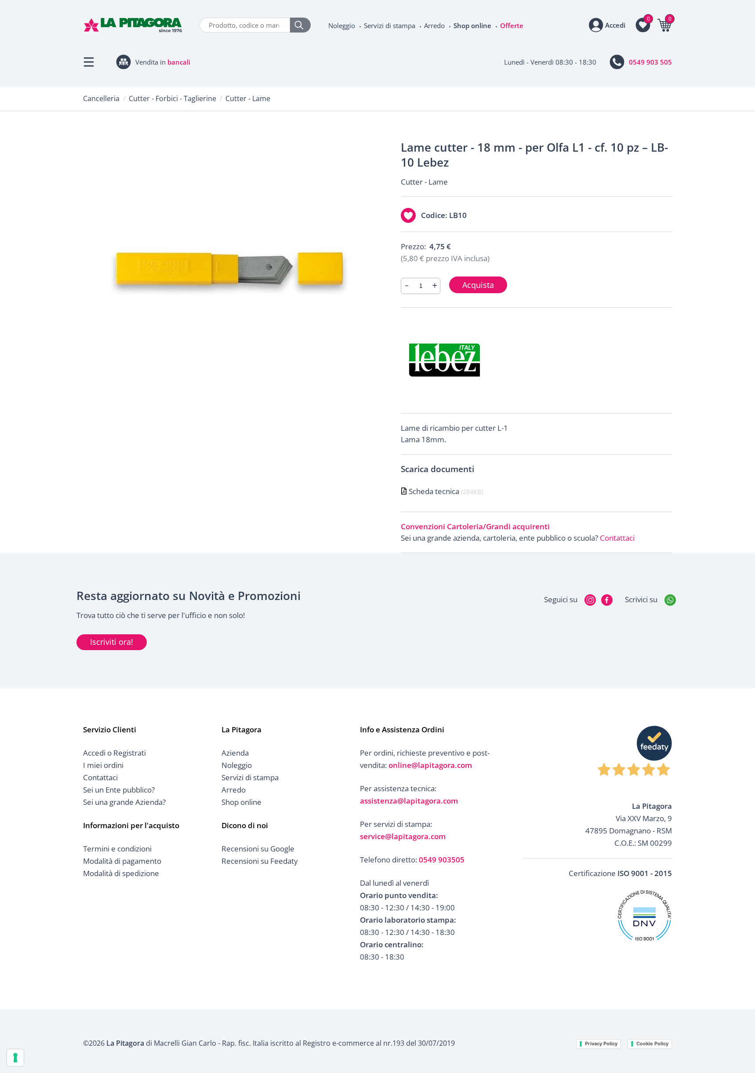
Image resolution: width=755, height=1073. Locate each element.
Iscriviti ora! (111, 642)
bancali (178, 62)
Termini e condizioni (117, 849)
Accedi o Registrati (114, 753)
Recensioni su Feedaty (259, 861)
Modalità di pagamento (122, 861)
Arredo (434, 25)
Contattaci (617, 538)
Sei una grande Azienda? (124, 802)
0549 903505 (442, 860)
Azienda (235, 753)
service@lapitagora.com (403, 836)
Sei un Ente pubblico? (119, 790)
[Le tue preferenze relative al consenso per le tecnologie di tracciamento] (15, 1057)
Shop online (472, 25)
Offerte (511, 25)
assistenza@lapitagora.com (409, 801)
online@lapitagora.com (430, 765)
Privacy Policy (601, 1043)
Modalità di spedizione (121, 873)
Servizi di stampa (389, 25)
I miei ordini (103, 765)
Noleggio (341, 25)
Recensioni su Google (257, 849)
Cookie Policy (652, 1043)
